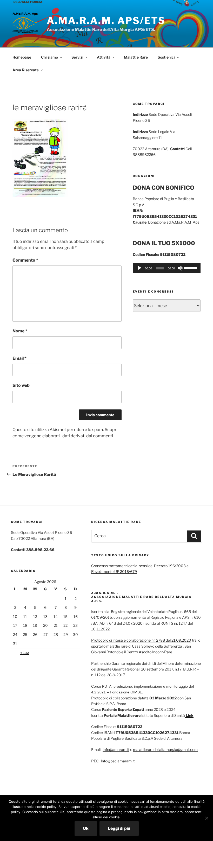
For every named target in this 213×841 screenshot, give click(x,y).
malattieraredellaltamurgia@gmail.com (165, 749)
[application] (167, 268)
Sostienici (166, 57)
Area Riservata (25, 70)
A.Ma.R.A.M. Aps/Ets (106, 20)
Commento (25, 260)
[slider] (191, 267)
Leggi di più (119, 828)
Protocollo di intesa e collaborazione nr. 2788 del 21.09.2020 (141, 640)
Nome (19, 330)
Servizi (77, 57)
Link (189, 715)
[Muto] (180, 268)
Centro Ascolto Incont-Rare (149, 652)
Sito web (21, 385)
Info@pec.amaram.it (117, 761)
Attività (103, 57)
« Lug (24, 652)
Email (19, 358)
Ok (86, 828)
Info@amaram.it (116, 749)
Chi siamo (49, 57)
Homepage (21, 57)
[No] (206, 818)
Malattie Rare (136, 57)
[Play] (139, 268)
